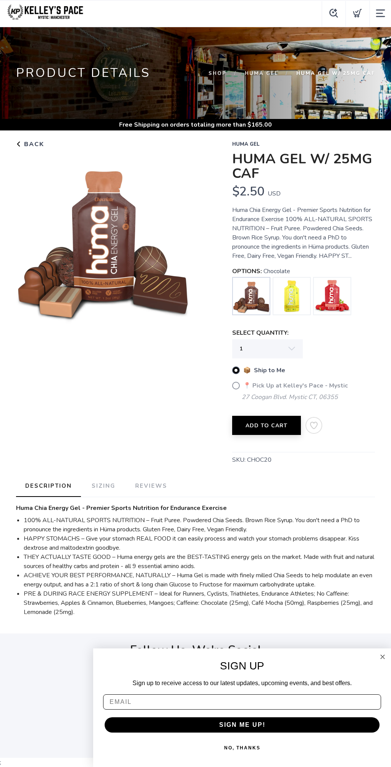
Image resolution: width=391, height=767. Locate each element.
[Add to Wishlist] (313, 425)
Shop (217, 73)
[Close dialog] (382, 656)
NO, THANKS (242, 748)
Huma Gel (261, 73)
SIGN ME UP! (242, 724)
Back (33, 144)
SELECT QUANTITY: (260, 333)
